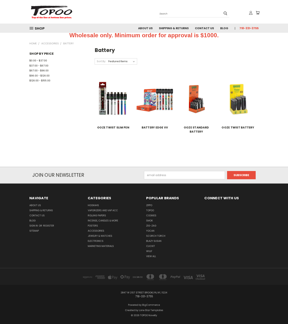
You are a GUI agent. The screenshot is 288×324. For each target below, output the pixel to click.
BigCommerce (151, 305)
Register (48, 225)
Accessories (96, 230)
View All (151, 256)
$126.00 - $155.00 (39, 80)
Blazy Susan (153, 241)
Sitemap (34, 230)
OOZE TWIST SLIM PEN (113, 127)
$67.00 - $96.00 (39, 70)
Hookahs (93, 205)
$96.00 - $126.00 (39, 75)
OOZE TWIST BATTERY (238, 127)
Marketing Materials (101, 246)
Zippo (149, 205)
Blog (224, 28)
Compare (112, 102)
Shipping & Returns (174, 28)
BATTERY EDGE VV (155, 127)
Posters (93, 225)
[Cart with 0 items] (258, 13)
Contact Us (204, 28)
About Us (145, 28)
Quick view (113, 94)
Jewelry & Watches (100, 236)
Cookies (151, 215)
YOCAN (150, 230)
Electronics (95, 241)
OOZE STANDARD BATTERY (196, 130)
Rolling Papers (97, 215)
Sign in (33, 225)
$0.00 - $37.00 (38, 60)
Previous (278, 312)
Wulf (149, 251)
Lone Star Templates (151, 310)
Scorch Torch (155, 236)
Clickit (150, 246)
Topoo (150, 210)
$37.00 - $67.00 (38, 65)
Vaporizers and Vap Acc (103, 210)
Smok (149, 220)
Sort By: (101, 61)
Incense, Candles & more (103, 220)
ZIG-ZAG (151, 225)
